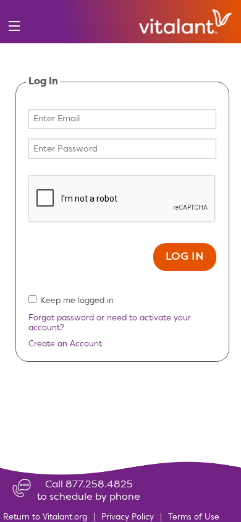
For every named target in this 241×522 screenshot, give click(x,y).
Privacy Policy (127, 517)
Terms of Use (193, 517)
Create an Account (65, 344)
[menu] (14, 26)
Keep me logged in (77, 301)
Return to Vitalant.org (45, 517)
